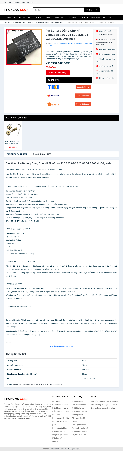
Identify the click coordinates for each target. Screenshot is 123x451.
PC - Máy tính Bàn (79, 418)
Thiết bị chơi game (79, 408)
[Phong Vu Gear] (16, 399)
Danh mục (16, 2)
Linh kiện (95, 18)
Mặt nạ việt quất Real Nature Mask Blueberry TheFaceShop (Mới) (38, 384)
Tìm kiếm (92, 10)
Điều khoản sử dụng (60, 408)
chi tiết (42, 154)
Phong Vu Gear (73, 449)
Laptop (38, 18)
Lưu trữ (107, 18)
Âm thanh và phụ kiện (80, 428)
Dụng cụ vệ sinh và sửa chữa (38, 22)
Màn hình (59, 18)
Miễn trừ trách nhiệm (60, 411)
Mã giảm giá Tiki (58, 431)
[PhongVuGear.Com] (16, 10)
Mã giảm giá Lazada (60, 435)
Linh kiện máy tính (79, 425)
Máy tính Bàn (25, 18)
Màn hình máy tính (79, 405)
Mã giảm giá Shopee (60, 438)
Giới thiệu (25, 2)
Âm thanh (72, 18)
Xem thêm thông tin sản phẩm (61, 346)
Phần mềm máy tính (79, 411)
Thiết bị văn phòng (79, 431)
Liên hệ (34, 2)
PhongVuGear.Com (58, 449)
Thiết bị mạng (77, 401)
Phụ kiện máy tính (19, 22)
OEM (56, 43)
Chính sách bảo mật (60, 405)
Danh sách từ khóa (59, 428)
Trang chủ (7, 2)
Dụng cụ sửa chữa (56, 22)
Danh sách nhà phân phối (60, 423)
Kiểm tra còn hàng (57, 72)
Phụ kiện (84, 18)
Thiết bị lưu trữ (77, 415)
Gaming (48, 18)
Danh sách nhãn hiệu (60, 418)
